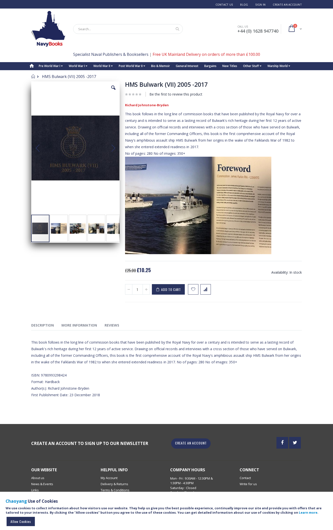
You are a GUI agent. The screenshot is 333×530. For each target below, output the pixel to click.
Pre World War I (50, 66)
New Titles (229, 66)
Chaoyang (16, 501)
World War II (102, 66)
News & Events (42, 484)
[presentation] (46, 326)
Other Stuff (251, 66)
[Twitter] (295, 443)
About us (37, 478)
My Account (109, 478)
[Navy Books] (48, 29)
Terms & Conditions (115, 490)
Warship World (277, 66)
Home (33, 76)
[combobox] (128, 29)
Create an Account (287, 4)
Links (35, 490)
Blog (244, 4)
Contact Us (224, 4)
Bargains (210, 66)
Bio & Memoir (160, 66)
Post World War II (131, 66)
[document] (167, 513)
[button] (113, 91)
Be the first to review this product (175, 94)
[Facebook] (282, 443)
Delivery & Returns (114, 484)
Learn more (308, 512)
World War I (77, 66)
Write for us (248, 484)
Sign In (260, 4)
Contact (245, 478)
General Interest (187, 66)
